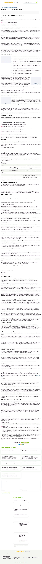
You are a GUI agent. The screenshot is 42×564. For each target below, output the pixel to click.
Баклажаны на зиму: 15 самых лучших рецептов (20, 500)
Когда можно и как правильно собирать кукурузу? (20, 510)
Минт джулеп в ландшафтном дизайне (8, 461)
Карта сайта (5, 553)
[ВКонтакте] (19, 444)
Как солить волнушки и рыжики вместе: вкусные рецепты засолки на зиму (20, 514)
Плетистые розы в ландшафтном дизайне (29, 461)
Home (2, 7)
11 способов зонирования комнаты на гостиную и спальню (23, 524)
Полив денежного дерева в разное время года (21, 546)
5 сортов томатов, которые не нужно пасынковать (22, 535)
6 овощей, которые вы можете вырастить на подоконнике (22, 530)
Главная (2, 553)
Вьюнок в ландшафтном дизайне (7, 456)
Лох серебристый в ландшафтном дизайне (36, 84)
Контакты (8, 553)
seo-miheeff (8, 2)
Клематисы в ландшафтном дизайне (5, 103)
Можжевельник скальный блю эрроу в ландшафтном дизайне (8, 473)
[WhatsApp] (23, 444)
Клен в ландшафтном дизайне (27, 456)
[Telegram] (22, 444)
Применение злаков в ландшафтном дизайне (9, 467)
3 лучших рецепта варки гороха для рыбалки (20, 519)
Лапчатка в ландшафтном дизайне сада (29, 467)
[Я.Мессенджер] (18, 444)
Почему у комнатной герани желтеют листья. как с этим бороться (20, 505)
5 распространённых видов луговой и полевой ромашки (23, 541)
